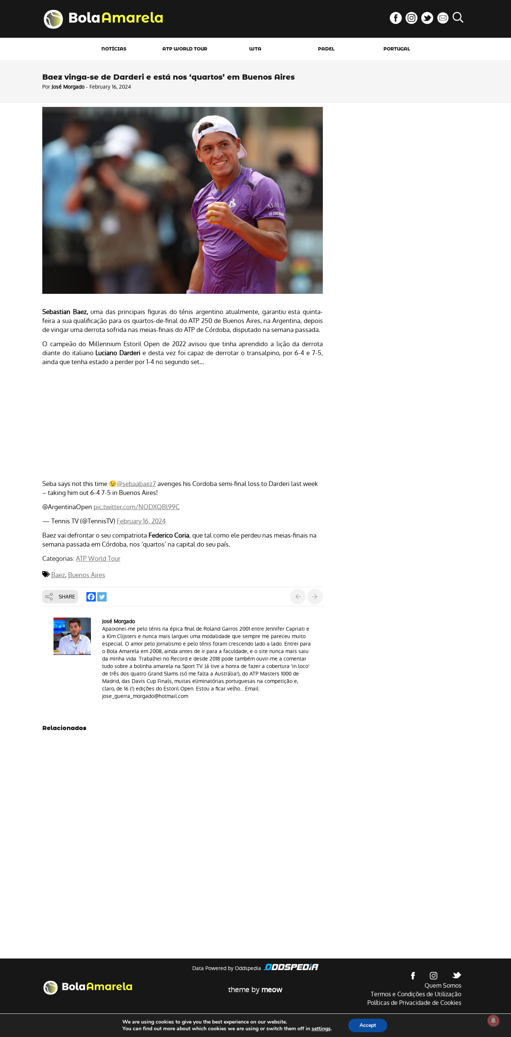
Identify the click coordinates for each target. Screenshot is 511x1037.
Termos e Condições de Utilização (416, 994)
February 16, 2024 (141, 521)
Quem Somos (443, 985)
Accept (367, 1025)
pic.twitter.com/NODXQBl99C (137, 506)
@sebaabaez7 (136, 483)
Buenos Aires (86, 574)
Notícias (113, 49)
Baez (58, 574)
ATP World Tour (184, 49)
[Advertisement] (182, 424)
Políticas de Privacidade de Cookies (414, 1002)
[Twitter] (102, 596)
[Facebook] (91, 596)
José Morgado (68, 86)
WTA (255, 49)
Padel (326, 49)
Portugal (396, 49)
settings (321, 1028)
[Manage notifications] (493, 1021)
